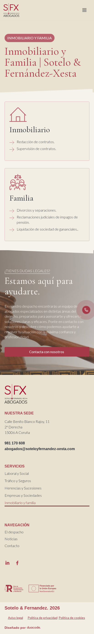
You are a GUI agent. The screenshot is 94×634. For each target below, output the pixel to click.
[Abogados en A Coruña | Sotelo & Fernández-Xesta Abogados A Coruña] (12, 10)
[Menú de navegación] (84, 10)
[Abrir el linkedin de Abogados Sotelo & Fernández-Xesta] (7, 563)
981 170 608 (15, 443)
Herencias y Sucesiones (23, 488)
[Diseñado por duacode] (34, 626)
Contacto (12, 545)
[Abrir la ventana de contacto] (86, 309)
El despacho (14, 532)
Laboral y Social (17, 473)
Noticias (11, 539)
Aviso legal (15, 618)
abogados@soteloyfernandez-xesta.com (40, 449)
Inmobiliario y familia (20, 502)
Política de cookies (72, 618)
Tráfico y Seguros (18, 480)
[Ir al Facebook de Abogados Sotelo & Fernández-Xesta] (17, 563)
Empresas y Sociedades (23, 495)
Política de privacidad (42, 618)
